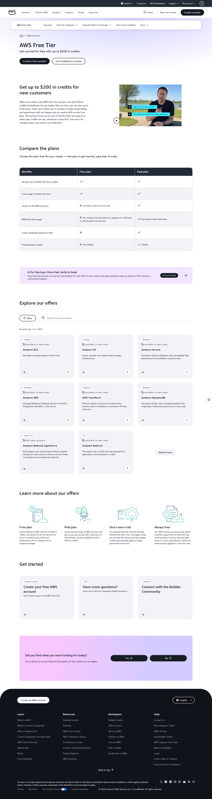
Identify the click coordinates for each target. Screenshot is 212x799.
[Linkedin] (170, 782)
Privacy (20, 789)
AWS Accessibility (163, 747)
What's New (23, 747)
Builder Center (115, 720)
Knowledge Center (163, 736)
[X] (161, 782)
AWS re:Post (160, 731)
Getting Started (71, 720)
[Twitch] (180, 782)
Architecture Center (73, 742)
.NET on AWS (115, 731)
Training (67, 725)
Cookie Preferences (79, 789)
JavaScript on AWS (117, 753)
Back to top (104, 769)
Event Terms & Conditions (167, 764)
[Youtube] (184, 782)
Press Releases (24, 758)
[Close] (186, 275)
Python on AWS (116, 736)
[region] (106, 209)
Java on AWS (114, 742)
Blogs (20, 753)
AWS (21, 35)
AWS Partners (70, 758)
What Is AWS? (24, 720)
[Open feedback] (208, 399)
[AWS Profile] (201, 3)
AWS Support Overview (166, 742)
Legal (156, 753)
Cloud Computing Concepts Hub (33, 736)
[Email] (193, 782)
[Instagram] (175, 782)
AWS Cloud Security (27, 742)
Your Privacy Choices (51, 789)
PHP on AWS (114, 747)
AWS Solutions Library (74, 736)
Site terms (32, 789)
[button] (41, 12)
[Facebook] (166, 782)
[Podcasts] (189, 782)
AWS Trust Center (72, 731)
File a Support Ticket (164, 725)
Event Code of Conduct (165, 758)
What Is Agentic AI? (27, 731)
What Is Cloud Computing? (31, 725)
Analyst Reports (71, 753)
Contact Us (159, 720)
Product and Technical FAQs (77, 747)
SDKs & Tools (115, 725)
